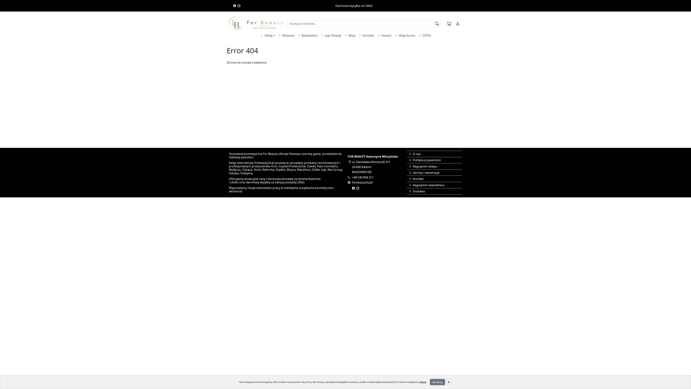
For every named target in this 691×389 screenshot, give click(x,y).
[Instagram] (239, 6)
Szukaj (437, 24)
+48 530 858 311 (363, 177)
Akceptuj (437, 382)
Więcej (422, 382)
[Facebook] (234, 6)
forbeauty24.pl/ (362, 182)
